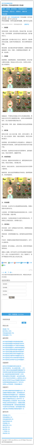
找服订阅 (24, 11)
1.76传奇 (6, 431)
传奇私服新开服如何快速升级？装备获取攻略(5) (15, 396)
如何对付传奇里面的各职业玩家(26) (12, 366)
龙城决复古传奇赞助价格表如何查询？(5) (13, 408)
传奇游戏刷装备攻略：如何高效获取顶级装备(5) (15, 404)
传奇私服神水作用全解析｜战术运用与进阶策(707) (16, 376)
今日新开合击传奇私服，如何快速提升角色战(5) (15, 406)
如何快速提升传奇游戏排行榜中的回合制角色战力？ (18, 343)
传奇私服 (6, 415)
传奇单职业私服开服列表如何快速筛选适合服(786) (16, 372)
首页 (3, 9)
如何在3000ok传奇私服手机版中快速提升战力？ (17, 357)
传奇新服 (6, 423)
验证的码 (5, 294)
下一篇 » (10, 272)
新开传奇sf (14, 9)
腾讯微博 (24, 262)
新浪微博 (18, 262)
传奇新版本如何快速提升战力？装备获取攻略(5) (15, 394)
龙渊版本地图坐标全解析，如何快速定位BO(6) (15, 392)
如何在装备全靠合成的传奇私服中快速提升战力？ (17, 351)
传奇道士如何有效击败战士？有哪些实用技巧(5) (15, 402)
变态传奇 (6, 433)
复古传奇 (6, 427)
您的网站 (5, 291)
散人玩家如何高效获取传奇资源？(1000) (13, 374)
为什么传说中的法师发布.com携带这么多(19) (14, 378)
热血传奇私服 (7, 421)
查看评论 (26, 24)
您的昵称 (5, 284)
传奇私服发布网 (22, 9)
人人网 (30, 262)
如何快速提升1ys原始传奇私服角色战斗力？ (16, 347)
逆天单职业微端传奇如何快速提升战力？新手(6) (15, 390)
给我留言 (18, 11)
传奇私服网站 (7, 417)
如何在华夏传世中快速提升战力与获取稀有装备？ (17, 355)
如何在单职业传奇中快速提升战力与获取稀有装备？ (18, 353)
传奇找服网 (5, 11)
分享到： (5, 262)
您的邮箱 (5, 287)
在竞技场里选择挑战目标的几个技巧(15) (13, 382)
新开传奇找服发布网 (7, 3)
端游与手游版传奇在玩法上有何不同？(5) (13, 398)
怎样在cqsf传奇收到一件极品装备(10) (12, 384)
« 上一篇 (4, 272)
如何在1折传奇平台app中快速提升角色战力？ (16, 359)
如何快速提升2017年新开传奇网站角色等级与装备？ (18, 345)
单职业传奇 (7, 425)
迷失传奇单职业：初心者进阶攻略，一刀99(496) (15, 368)
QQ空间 (12, 262)
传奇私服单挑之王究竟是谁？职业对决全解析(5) (15, 400)
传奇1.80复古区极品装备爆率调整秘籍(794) (14, 370)
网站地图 (4, 14)
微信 (4, 265)
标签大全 (12, 11)
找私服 (8, 9)
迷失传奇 (6, 429)
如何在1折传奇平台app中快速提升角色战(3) (14, 380)
